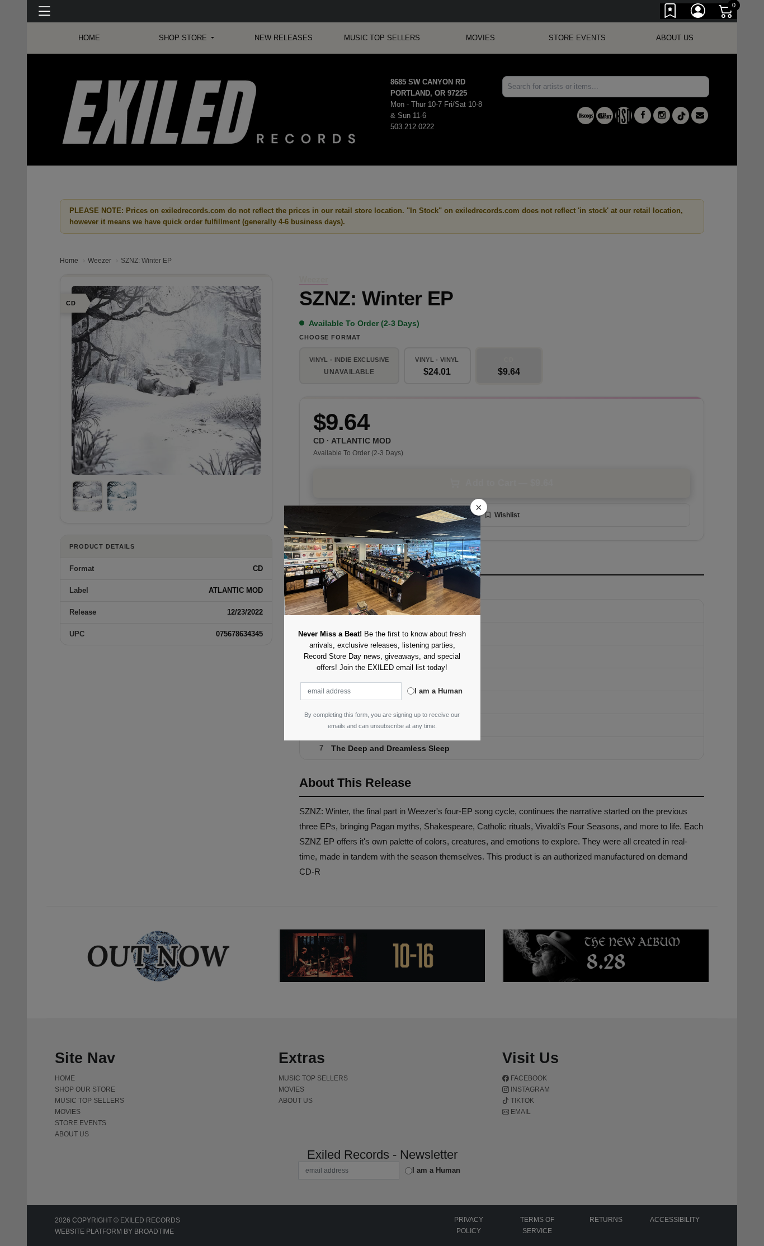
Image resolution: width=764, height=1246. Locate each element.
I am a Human (438, 691)
